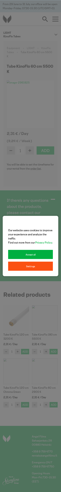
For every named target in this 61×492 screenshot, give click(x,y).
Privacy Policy (43, 242)
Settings (30, 266)
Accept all (31, 254)
